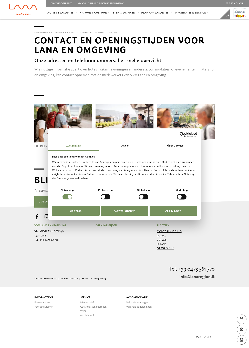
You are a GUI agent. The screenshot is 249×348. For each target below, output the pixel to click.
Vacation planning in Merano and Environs (101, 3)
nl (242, 3)
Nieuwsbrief (87, 302)
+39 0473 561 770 (49, 240)
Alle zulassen (173, 210)
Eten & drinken (124, 12)
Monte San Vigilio (169, 231)
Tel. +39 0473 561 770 (192, 269)
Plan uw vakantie (155, 12)
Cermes (162, 240)
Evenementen (42, 302)
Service (85, 297)
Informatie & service (190, 12)
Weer (83, 311)
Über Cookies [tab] (175, 145)
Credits (84, 279)
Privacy (74, 279)
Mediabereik (87, 315)
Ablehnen (75, 210)
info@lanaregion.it (197, 277)
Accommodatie (137, 297)
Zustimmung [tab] (73, 145)
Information (43, 297)
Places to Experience (61, 3)
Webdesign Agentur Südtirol (38, 337)
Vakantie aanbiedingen (139, 307)
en (237, 3)
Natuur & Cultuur (93, 12)
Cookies (64, 279)
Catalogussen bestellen (93, 307)
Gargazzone (165, 248)
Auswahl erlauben (124, 210)
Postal (161, 235)
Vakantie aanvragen (137, 302)
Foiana (161, 244)
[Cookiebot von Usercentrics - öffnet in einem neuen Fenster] (182, 134)
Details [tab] (124, 145)
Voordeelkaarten (43, 307)
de (227, 3)
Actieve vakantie (60, 12)
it (232, 3)
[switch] (105, 196)
